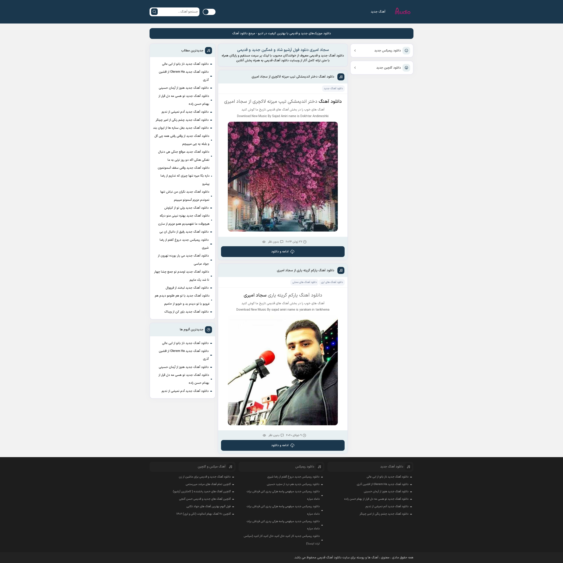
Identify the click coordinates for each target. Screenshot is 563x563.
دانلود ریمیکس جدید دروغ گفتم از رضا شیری (184, 244)
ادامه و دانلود (280, 251)
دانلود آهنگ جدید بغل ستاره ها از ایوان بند (181, 128)
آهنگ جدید (378, 11)
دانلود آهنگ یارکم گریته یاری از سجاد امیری (305, 270)
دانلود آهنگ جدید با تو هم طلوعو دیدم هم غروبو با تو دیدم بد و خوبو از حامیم (182, 299)
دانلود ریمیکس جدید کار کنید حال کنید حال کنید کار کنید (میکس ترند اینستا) (282, 540)
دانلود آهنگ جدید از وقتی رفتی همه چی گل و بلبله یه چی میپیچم (181, 140)
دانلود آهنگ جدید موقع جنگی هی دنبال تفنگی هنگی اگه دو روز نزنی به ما (183, 156)
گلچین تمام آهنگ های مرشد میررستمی (208, 484)
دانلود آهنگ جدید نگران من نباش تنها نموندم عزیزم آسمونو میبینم (184, 196)
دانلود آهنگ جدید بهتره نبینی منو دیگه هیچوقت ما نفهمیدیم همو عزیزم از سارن (184, 220)
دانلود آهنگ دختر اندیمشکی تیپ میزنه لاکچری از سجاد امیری (293, 76)
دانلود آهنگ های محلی (304, 282)
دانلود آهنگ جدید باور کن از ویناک (186, 312)
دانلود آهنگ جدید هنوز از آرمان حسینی (184, 88)
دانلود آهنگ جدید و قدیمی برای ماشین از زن (205, 477)
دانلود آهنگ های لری (332, 282)
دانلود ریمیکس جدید (387, 50)
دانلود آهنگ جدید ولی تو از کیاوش (186, 208)
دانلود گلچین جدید (388, 67)
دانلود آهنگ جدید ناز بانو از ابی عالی (185, 64)
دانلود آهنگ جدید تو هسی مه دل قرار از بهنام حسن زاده (184, 100)
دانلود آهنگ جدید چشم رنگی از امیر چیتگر (182, 120)
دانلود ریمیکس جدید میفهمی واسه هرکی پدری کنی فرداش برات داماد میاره (283, 495)
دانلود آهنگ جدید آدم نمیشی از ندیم (185, 112)
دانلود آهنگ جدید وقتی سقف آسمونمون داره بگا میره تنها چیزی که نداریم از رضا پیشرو (184, 176)
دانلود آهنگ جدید (333, 89)
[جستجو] (154, 11)
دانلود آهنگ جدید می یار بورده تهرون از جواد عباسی (183, 259)
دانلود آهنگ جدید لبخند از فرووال (187, 288)
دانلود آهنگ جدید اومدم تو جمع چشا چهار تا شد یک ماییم (181, 276)
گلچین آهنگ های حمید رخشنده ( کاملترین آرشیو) (202, 491)
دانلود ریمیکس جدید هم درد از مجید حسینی (293, 484)
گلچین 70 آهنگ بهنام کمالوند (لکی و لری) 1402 (203, 514)
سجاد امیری (255, 295)
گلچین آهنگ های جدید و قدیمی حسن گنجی (205, 499)
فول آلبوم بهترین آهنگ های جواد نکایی (208, 506)
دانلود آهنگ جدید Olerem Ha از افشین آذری (184, 76)
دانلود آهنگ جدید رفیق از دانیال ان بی (184, 232)
